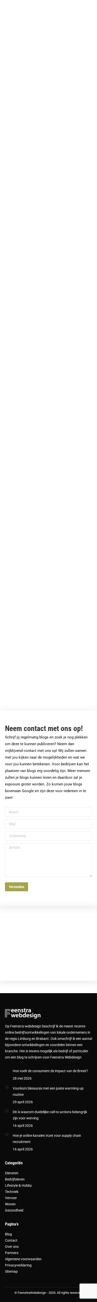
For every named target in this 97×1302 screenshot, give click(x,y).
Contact (11, 1240)
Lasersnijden (23, 519)
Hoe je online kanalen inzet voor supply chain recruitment (47, 1139)
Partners (11, 1253)
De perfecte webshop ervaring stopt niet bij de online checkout (44, 94)
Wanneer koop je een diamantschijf (33, 597)
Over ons (12, 1247)
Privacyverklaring (18, 1265)
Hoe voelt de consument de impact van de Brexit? (50, 1071)
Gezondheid (14, 1210)
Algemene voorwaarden (23, 1259)
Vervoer (11, 1198)
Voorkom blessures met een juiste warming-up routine (48, 1091)
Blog (8, 1234)
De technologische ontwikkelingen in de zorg (39, 351)
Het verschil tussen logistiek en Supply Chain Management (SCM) (44, 184)
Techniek (11, 1192)
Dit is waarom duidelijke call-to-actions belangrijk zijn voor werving (50, 1115)
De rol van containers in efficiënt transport (36, 269)
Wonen (10, 1204)
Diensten (11, 1173)
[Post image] (7, 1070)
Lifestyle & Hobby (18, 1185)
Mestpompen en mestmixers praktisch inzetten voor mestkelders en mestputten (42, 437)
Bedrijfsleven (15, 1179)
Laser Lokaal (23, 675)
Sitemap (11, 1271)
